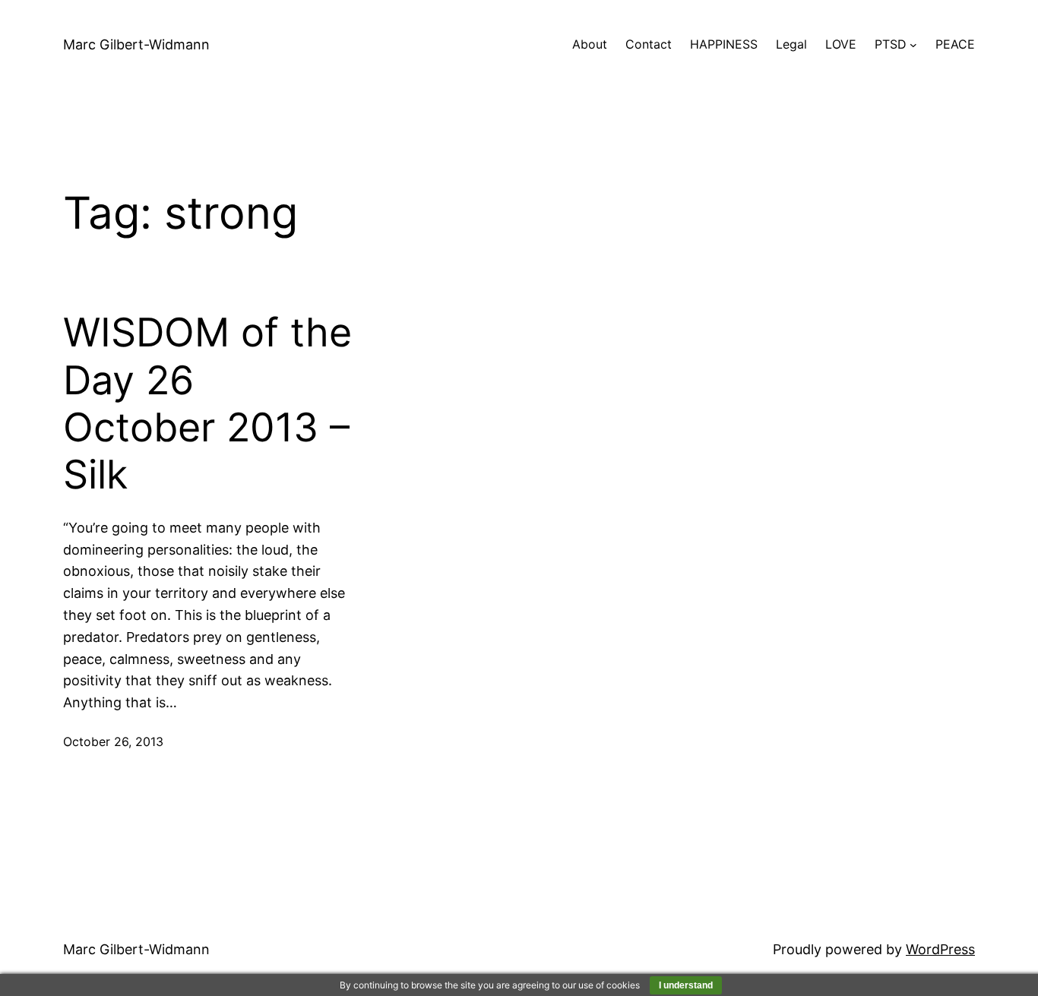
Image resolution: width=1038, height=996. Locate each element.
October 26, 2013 (113, 741)
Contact (648, 44)
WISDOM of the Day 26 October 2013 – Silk (207, 403)
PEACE (955, 44)
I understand (686, 985)
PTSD (891, 44)
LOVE (840, 44)
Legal (791, 44)
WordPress (940, 949)
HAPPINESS (724, 44)
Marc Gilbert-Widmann (136, 44)
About (589, 44)
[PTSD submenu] (913, 45)
